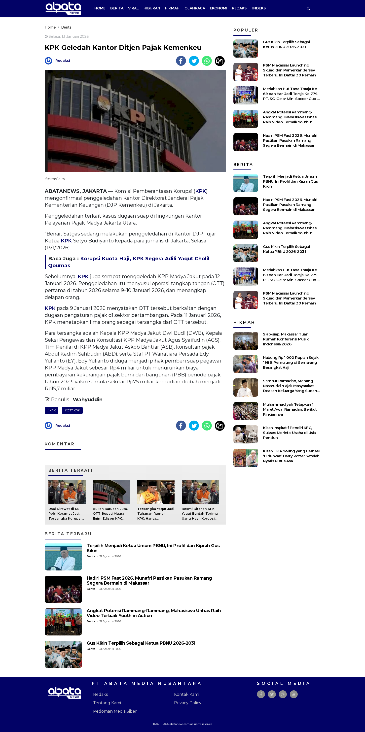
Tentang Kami (107, 702)
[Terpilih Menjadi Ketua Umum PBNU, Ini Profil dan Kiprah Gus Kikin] (63, 556)
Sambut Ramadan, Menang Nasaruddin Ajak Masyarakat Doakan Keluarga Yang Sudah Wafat (290, 388)
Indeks (259, 8)
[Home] (308, 8)
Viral (133, 8)
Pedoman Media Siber (115, 711)
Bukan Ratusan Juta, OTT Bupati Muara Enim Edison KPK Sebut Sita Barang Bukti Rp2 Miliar (110, 518)
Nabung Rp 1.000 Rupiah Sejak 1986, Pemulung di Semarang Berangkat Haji (290, 362)
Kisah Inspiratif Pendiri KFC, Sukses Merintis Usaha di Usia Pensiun (289, 432)
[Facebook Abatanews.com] (261, 694)
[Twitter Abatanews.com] (272, 694)
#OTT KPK (72, 410)
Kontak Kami (186, 694)
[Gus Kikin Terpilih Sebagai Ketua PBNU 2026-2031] (63, 654)
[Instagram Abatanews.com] (283, 694)
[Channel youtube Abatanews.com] (293, 694)
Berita (116, 8)
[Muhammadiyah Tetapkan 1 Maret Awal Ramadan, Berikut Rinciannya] (245, 411)
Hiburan (152, 8)
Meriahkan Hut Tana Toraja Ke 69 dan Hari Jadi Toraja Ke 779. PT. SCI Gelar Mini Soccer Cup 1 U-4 (290, 96)
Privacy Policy (187, 702)
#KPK (51, 410)
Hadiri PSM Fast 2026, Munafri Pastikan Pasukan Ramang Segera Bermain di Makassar (149, 580)
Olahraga (194, 8)
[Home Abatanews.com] (63, 8)
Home (100, 8)
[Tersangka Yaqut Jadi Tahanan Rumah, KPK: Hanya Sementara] (156, 491)
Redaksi (240, 8)
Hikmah (172, 8)
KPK (200, 191)
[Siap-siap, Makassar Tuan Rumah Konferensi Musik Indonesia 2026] (245, 341)
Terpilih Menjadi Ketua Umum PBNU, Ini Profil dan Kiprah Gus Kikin (153, 548)
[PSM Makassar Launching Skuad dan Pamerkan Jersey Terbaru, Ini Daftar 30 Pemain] (245, 72)
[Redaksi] (50, 60)
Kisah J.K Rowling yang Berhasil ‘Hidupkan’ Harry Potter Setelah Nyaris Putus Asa (291, 456)
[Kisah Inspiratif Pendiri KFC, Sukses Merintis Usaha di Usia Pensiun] (245, 434)
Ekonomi (218, 8)
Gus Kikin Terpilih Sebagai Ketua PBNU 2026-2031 (141, 643)
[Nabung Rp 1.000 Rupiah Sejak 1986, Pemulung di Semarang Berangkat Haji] (245, 364)
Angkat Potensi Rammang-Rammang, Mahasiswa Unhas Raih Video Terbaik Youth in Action (154, 613)
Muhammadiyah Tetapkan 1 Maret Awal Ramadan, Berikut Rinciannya (290, 409)
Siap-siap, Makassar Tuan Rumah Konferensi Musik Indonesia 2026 (285, 339)
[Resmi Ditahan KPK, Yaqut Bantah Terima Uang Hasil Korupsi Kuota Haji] (200, 491)
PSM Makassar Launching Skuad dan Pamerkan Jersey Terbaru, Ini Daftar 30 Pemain (289, 70)
